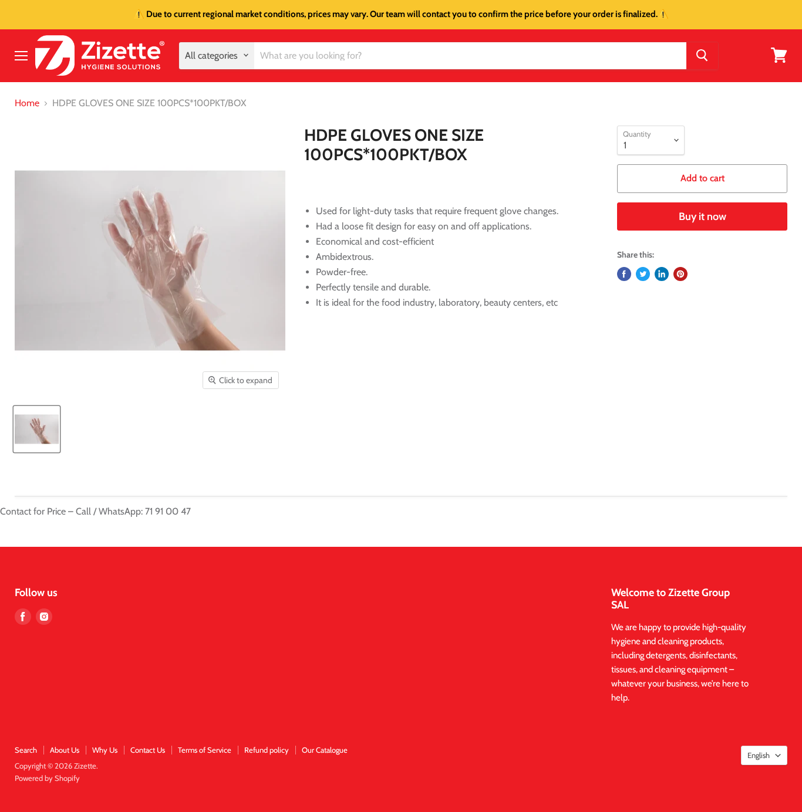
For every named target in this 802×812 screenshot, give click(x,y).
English (758, 755)
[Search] (702, 55)
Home (27, 103)
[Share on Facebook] (624, 274)
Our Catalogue (325, 750)
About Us (64, 750)
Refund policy (266, 750)
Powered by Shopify (47, 778)
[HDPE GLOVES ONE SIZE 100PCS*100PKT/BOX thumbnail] (37, 429)
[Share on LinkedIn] (662, 274)
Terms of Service (204, 750)
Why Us (104, 750)
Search (26, 750)
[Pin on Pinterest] (680, 274)
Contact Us (147, 750)
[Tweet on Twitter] (643, 274)
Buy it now (702, 216)
